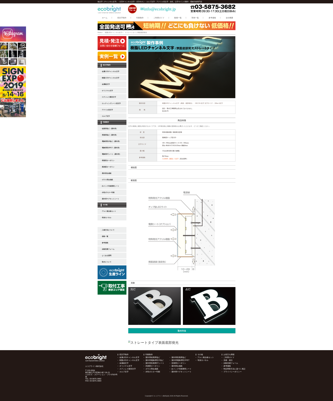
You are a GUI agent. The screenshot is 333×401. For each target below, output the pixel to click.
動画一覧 (178, 18)
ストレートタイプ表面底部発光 (136, 32)
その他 (200, 354)
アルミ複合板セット (205, 357)
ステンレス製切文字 (127, 369)
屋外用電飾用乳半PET (180, 360)
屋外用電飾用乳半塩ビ (154, 360)
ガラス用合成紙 (151, 369)
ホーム (104, 18)
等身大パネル (202, 360)
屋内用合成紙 (176, 366)
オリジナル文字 (125, 366)
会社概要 (229, 18)
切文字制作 (121, 18)
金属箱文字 (124, 363)
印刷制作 (140, 18)
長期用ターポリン (178, 363)
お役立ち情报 (228, 354)
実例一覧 (195, 18)
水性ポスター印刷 (152, 372)
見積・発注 (228, 360)
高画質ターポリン (152, 366)
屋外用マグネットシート (181, 372)
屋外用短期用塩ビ (152, 357)
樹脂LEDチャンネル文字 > (114, 32)
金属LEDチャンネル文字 (129, 357)
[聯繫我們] (153, 342)
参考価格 (212, 18)
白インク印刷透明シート (181, 369)
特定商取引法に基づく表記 (234, 369)
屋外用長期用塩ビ (178, 357)
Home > (101, 32)
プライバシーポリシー (232, 372)
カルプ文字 (124, 372)
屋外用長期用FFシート (154, 363)
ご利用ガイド (158, 18)
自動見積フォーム (230, 363)
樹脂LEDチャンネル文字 (129, 360)
